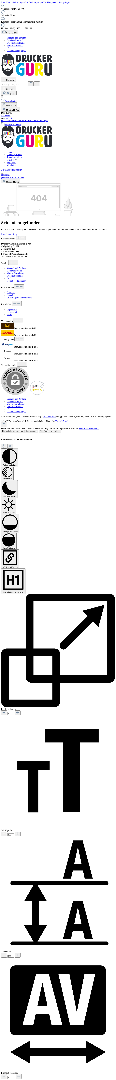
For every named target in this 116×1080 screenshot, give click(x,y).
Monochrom (7, 479)
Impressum (12, 309)
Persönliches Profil (18, 120)
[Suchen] (31, 83)
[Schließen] (2, 434)
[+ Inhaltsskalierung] (18, 712)
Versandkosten (49, 416)
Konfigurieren (31, 431)
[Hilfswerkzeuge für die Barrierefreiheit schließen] (10, 446)
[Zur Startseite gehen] (26, 75)
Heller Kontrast (9, 512)
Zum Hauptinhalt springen (13, 2)
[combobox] (14, 84)
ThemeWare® (61, 421)
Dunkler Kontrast (9, 496)
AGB (9, 314)
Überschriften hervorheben (13, 592)
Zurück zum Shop (9, 234)
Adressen (31, 120)
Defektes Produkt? (15, 40)
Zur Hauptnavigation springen (56, 2)
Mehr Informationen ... (89, 428)
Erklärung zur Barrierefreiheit (20, 297)
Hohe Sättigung (9, 548)
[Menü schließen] (2, 173)
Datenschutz (12, 312)
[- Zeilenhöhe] (4, 955)
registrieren (11, 118)
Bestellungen (42, 120)
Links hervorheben (10, 567)
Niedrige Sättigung (10, 531)
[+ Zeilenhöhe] (18, 955)
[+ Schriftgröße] (18, 834)
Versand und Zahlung (16, 38)
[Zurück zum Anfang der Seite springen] (4, 425)
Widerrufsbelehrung (15, 43)
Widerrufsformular (15, 45)
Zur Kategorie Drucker (11, 170)
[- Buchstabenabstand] (4, 1076)
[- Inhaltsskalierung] (4, 712)
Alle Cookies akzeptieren (50, 431)
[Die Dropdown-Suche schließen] (37, 83)
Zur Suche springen (34, 2)
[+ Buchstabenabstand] (19, 1076)
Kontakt (10, 295)
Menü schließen (12, 110)
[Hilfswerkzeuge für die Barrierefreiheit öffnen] (2, 96)
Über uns (11, 292)
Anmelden (5, 115)
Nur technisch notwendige (12, 431)
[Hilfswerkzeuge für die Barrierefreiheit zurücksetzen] (4, 446)
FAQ (9, 48)
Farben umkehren (10, 465)
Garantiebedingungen (16, 50)
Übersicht (5, 120)
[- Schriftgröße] (4, 834)
